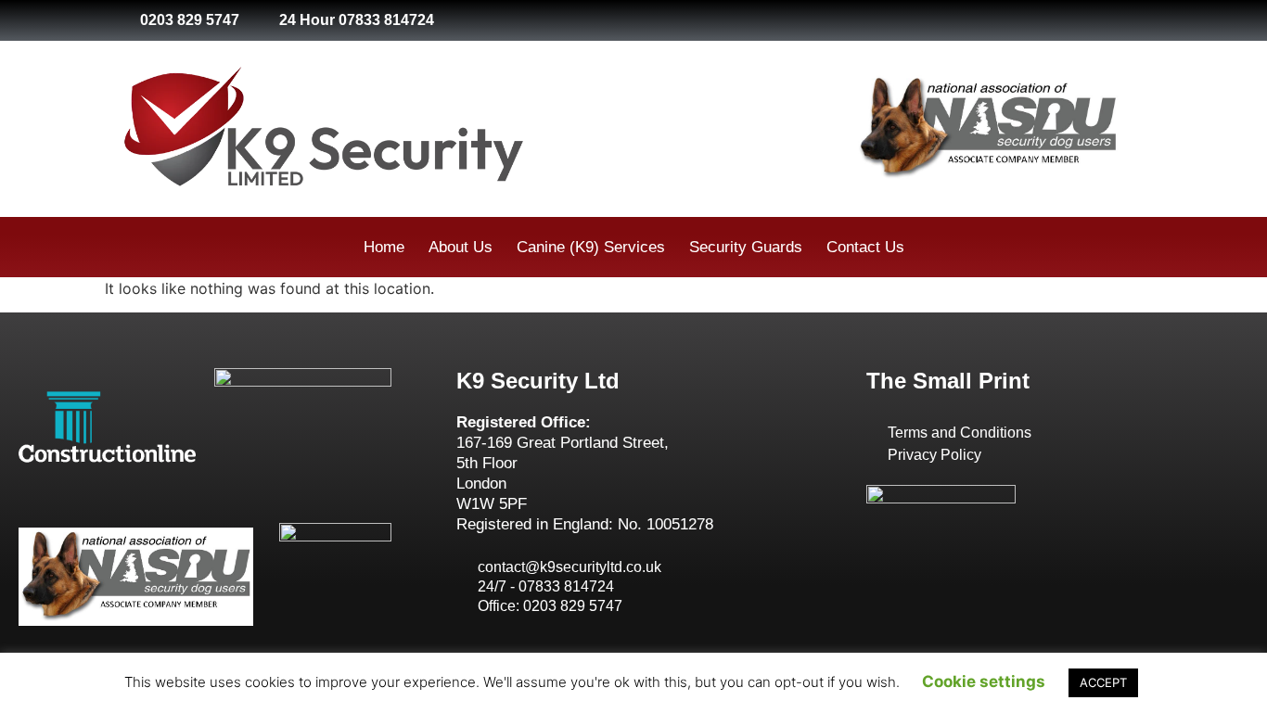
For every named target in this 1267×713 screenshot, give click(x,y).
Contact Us (865, 247)
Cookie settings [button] (983, 681)
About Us (461, 247)
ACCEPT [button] (1103, 682)
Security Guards (745, 247)
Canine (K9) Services (591, 247)
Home (384, 247)
